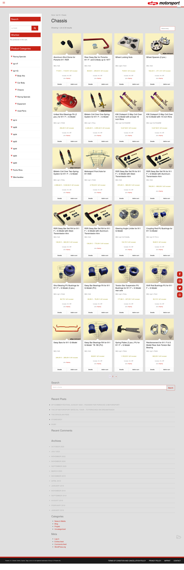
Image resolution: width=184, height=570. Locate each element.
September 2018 (58, 495)
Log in (57, 539)
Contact (177, 561)
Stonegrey (56, 419)
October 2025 (57, 446)
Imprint (167, 561)
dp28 (15, 127)
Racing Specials (19, 56)
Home (53, 15)
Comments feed (60, 544)
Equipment (21, 103)
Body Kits (21, 75)
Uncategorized (60, 529)
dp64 (15, 155)
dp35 (15, 141)
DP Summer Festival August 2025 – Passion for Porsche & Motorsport (85, 405)
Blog (56, 524)
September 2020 (58, 466)
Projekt (57, 526)
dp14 (15, 120)
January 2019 (57, 486)
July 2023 (55, 451)
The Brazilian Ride (60, 414)
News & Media (60, 521)
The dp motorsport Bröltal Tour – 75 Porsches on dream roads (82, 409)
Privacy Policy (155, 561)
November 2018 (58, 490)
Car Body (21, 82)
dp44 (15, 148)
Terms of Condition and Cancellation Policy (127, 561)
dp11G (15, 70)
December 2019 (58, 476)
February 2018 (58, 505)
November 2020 (58, 461)
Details (60, 84)
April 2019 (56, 481)
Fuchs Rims (18, 170)
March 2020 (56, 471)
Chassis (20, 89)
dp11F (15, 63)
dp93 (15, 162)
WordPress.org (60, 547)
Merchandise (18, 177)
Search (170, 388)
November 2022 (58, 456)
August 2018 (57, 500)
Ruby (53, 424)
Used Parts (21, 110)
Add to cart (74, 84)
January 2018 (57, 510)
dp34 (15, 134)
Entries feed (59, 541)
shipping (68, 78)
